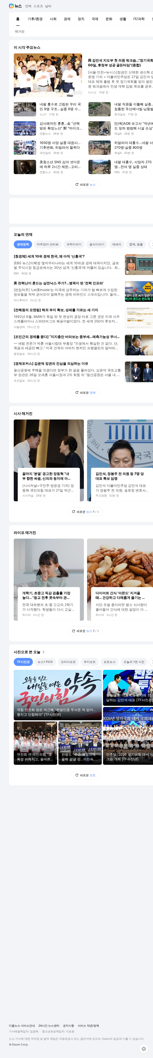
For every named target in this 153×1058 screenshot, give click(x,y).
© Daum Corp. (18, 1044)
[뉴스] (18, 6)
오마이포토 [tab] (68, 662)
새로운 (88, 184)
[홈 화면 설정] (143, 1048)
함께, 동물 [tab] (136, 244)
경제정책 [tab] (23, 244)
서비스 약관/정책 (88, 1025)
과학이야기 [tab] (74, 244)
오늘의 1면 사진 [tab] (134, 662)
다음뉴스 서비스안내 (22, 1025)
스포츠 (38, 6)
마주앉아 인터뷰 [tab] (48, 244)
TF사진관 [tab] (23, 662)
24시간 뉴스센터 (48, 1025)
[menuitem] (17, 19)
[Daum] (12, 6)
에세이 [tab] (116, 244)
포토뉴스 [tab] (110, 662)
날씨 (48, 6)
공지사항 (68, 1025)
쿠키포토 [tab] (90, 662)
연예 (28, 6)
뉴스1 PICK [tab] (45, 662)
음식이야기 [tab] (96, 244)
